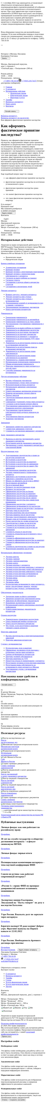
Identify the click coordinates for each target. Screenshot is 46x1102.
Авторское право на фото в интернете (21, 596)
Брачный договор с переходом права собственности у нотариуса (20, 275)
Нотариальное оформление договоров (16, 553)
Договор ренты (12, 580)
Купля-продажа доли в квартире (19, 648)
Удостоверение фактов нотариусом (20, 417)
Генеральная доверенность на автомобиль (22, 320)
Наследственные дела (9, 451)
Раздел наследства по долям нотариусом (22, 521)
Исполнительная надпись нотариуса (20, 385)
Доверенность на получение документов (22, 332)
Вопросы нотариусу (14, 976)
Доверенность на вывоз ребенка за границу (23, 328)
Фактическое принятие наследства (19, 549)
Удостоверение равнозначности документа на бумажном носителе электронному (24, 407)
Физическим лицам (18, 93)
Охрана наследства (8, 615)
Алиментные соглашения (16, 267)
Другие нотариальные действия (14, 376)
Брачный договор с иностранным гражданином (25, 272)
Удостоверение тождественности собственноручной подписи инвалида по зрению (22, 412)
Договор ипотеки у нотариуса (18, 565)
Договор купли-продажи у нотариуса (21, 576)
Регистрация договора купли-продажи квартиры (25, 663)
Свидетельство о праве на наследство (21, 523)
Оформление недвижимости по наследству (23, 506)
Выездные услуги (17, 98)
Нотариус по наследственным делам (20, 487)
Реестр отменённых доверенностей (9, 794)
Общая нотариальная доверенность (20, 364)
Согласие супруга (13, 280)
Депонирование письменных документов (22, 307)
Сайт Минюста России (8, 760)
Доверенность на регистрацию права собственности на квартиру (21, 357)
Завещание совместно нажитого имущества (23, 427)
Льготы (9, 986)
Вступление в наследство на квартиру (21, 462)
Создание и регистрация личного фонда (22, 404)
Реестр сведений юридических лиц (8, 788)
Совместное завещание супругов (19, 429)
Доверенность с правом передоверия (20, 360)
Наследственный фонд (15, 485)
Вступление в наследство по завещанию (22, 464)
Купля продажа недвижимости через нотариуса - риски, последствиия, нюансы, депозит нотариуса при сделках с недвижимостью (25, 586)
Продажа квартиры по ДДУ (17, 659)
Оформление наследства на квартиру (21, 494)
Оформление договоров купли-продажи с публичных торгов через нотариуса (22, 651)
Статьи (8, 980)
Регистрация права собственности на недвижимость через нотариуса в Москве (22, 666)
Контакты (10, 106)
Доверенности (7, 313)
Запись (4, 58)
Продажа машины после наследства (20, 515)
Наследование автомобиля (16, 483)
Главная (9, 87)
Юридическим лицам (19, 95)
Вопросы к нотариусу (14, 102)
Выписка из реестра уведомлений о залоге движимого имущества (23, 440)
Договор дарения (12, 559)
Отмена (4, 1100)
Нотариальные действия (15, 91)
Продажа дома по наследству (17, 510)
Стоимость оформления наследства (20, 538)
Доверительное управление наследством (22, 619)
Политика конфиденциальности (14, 1024)
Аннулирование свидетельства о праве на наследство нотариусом (22, 456)
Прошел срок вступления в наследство (21, 519)
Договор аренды (12, 557)
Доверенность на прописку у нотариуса (22, 336)
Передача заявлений (9, 632)
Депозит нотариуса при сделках (18, 297)
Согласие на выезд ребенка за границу (21, 278)
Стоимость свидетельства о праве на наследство (25, 547)
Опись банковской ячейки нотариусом (21, 621)
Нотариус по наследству (15, 489)
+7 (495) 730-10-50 (11, 81)
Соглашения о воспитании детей (19, 287)
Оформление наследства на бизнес (20, 491)
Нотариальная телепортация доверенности (23, 362)
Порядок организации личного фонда (21, 393)
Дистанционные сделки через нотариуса (22, 383)
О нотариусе (11, 89)
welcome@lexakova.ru (9, 961)
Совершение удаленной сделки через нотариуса (25, 402)
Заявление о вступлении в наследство (21, 477)
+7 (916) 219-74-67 (29, 81)
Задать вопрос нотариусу (28, 950)
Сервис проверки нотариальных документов (12, 801)
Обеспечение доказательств (12, 592)
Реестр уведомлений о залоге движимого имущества (13, 775)
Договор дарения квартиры (17, 561)
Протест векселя (12, 395)
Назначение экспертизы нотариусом (20, 603)
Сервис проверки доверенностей (8, 767)
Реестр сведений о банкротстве (7, 781)
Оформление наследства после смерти (21, 498)
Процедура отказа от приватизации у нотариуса (25, 661)
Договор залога (12, 563)
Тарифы (9, 100)
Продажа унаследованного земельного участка (24, 517)
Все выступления (8, 950)
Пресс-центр (11, 104)
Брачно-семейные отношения (13, 263)
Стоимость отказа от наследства (18, 532)
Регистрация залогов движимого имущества (23, 443)
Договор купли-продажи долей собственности (24, 569)
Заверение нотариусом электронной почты (23, 599)
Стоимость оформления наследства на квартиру (25, 540)
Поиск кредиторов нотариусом (18, 309)
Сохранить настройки (17, 1100)
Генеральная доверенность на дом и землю (23, 322)
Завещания (5, 423)
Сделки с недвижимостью (11, 644)
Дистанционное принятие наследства (21, 470)
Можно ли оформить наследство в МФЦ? (22, 481)
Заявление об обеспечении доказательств (22, 601)
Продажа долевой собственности (19, 657)
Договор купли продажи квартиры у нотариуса (25, 567)
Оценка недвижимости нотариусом (20, 654)
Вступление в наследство (16, 460)
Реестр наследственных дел (9, 741)
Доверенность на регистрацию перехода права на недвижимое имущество (24, 344)
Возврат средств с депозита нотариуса (21, 295)
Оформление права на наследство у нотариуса (24, 508)
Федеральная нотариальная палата (9, 754)
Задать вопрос (7, 213)
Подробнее (5, 834)
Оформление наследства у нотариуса (21, 504)
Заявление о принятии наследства (19, 479)
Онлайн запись (10, 111)
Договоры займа (12, 582)
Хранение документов (15, 419)
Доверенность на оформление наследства (22, 330)
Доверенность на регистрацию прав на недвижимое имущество (21, 348)
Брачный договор (13, 270)
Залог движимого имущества (12, 435)
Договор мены (11, 578)
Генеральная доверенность (16, 317)
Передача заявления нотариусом (19, 640)
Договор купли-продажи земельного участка (24, 571)
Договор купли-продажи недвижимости (22, 574)
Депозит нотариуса (8, 291)
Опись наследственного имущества (20, 624)
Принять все (6, 1036)
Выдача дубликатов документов (18, 381)
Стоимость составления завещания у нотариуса (25, 431)
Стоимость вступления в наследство (20, 525)
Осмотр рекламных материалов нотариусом (23, 391)
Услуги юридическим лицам (17, 984)
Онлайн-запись (7, 685)
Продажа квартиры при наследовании (21, 513)
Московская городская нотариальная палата (10, 748)
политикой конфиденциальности (18, 1033)
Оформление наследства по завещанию (21, 496)
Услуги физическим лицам (16, 982)
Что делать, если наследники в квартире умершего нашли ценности (22, 627)
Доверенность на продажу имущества (21, 334)
